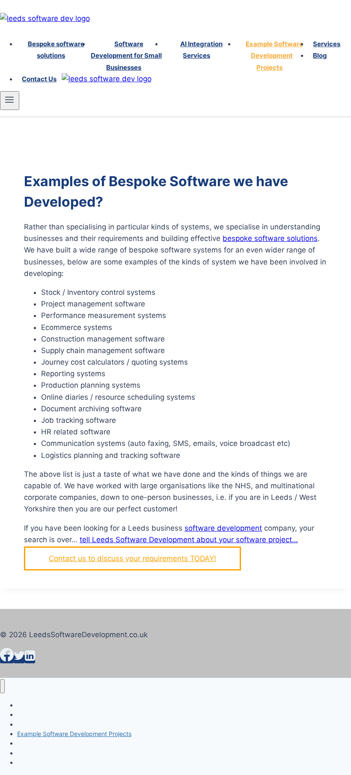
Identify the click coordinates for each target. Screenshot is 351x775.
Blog (320, 55)
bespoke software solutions (270, 238)
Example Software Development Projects (274, 55)
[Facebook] (7, 659)
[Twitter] (19, 659)
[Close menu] (2, 686)
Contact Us (39, 79)
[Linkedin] (30, 659)
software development (223, 528)
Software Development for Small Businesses (126, 55)
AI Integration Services (201, 49)
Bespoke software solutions (56, 49)
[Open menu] (9, 100)
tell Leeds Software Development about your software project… (189, 539)
